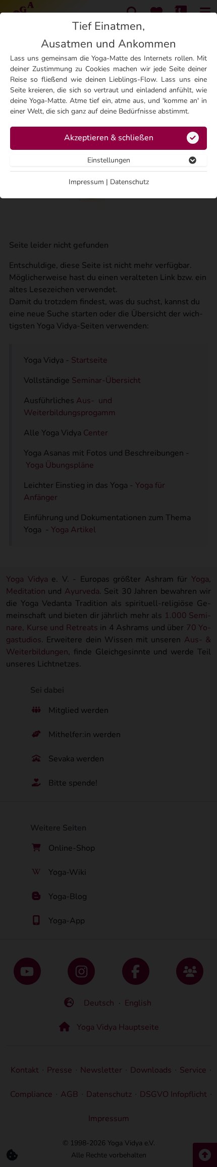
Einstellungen (108, 160)
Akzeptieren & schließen (108, 137)
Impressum (86, 182)
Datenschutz (129, 182)
